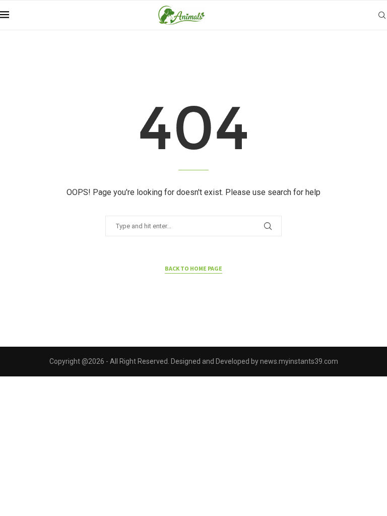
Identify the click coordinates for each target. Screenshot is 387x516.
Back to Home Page (193, 268)
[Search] (382, 15)
